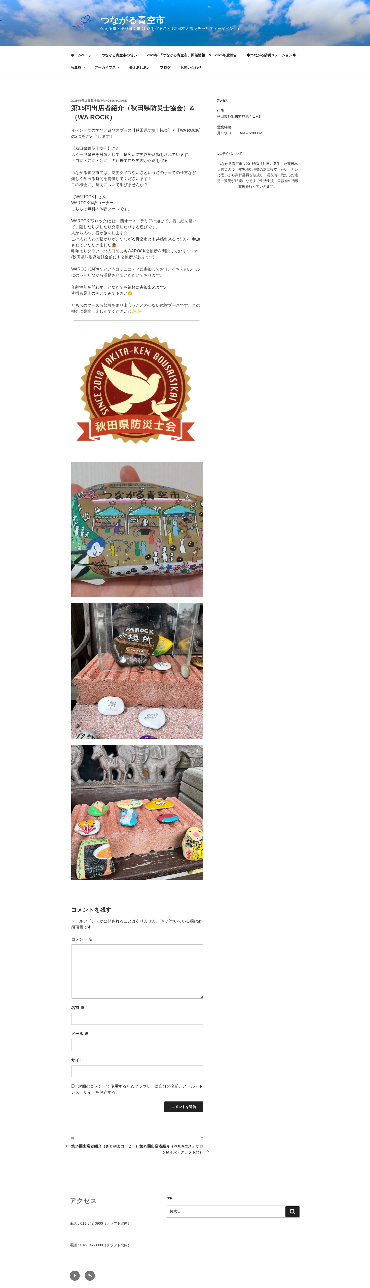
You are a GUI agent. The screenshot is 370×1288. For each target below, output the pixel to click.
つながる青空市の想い (119, 55)
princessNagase (114, 100)
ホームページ (81, 55)
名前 (77, 1007)
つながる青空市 (132, 20)
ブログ (165, 67)
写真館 (76, 67)
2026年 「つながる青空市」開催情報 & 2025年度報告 (192, 55)
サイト (77, 1060)
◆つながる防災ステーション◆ (271, 55)
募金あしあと (139, 67)
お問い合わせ (191, 67)
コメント (81, 939)
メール (79, 1034)
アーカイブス (105, 67)
